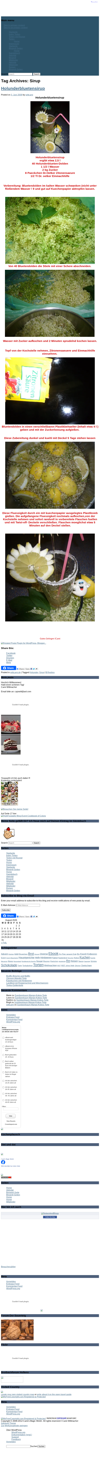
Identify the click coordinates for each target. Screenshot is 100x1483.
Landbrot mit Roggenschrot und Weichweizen (27, 983)
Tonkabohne (27, 965)
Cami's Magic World (7, 1159)
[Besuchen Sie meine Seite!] (14, 809)
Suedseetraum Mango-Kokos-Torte (31, 995)
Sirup (41, 672)
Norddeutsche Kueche (29, 961)
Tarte (20, 966)
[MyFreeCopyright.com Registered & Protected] (23, 1397)
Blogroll (12, 58)
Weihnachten (50, 965)
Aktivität (12, 55)
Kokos (76, 958)
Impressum (14, 44)
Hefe (37, 957)
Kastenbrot (62, 958)
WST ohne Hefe (67, 965)
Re (68, 961)
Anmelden (11, 1015)
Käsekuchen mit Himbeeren (19, 981)
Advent (4, 954)
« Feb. (4, 943)
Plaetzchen (54, 961)
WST (59, 966)
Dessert (36, 954)
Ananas (11, 954)
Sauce (81, 961)
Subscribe (6, 910)
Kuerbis (92, 958)
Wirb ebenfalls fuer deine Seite (10, 1166)
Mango (10, 961)
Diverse (44, 954)
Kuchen (85, 957)
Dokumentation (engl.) (21, 1435)
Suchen (34, 1446)
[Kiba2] (11, 734)
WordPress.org (13, 1022)
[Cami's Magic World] (3, 1163)
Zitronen (78, 966)
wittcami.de (15, 672)
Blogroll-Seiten (16, 48)
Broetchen (23, 954)
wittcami (29, 95)
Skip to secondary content (15, 28)
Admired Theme (8, 1423)
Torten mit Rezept (17, 37)
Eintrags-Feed (12, 1017)
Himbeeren (46, 957)
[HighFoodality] (23, 816)
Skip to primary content (14, 25)
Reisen (12, 67)
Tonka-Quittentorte (14, 985)
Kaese (55, 958)
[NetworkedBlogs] (50, 1213)
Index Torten (14, 34)
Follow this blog (50, 1217)
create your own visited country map (17, 1394)
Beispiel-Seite (12, 1192)
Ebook (53, 954)
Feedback (16, 1439)
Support (15, 1437)
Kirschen (70, 958)
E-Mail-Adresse (8, 905)
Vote (10, 1116)
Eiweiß (83, 954)
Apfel (16, 954)
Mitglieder (13, 60)
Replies (50, 672)
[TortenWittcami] (11, 754)
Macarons (4, 961)
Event (3, 958)
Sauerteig (87, 961)
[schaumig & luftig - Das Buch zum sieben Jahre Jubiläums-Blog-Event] (9, 805)
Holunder (34, 672)
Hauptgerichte (26, 957)
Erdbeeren (92, 954)
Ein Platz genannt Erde (67, 954)
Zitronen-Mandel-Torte (16, 978)
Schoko (94, 961)
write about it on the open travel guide (54, 1394)
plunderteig (62, 961)
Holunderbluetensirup (23, 88)
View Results (11, 1121)
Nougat (39, 961)
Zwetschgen (86, 965)
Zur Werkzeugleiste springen (14, 1426)
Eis (78, 954)
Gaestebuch (14, 53)
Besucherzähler (8, 1267)
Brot (31, 953)
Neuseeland (17, 961)
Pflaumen (46, 961)
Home (17, 41)
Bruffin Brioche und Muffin (18, 976)
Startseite (13, 32)
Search (4, 74)
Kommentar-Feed (14, 1019)
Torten (12, 39)
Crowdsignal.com (11, 1124)
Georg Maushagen (12, 958)
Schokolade (9, 965)
